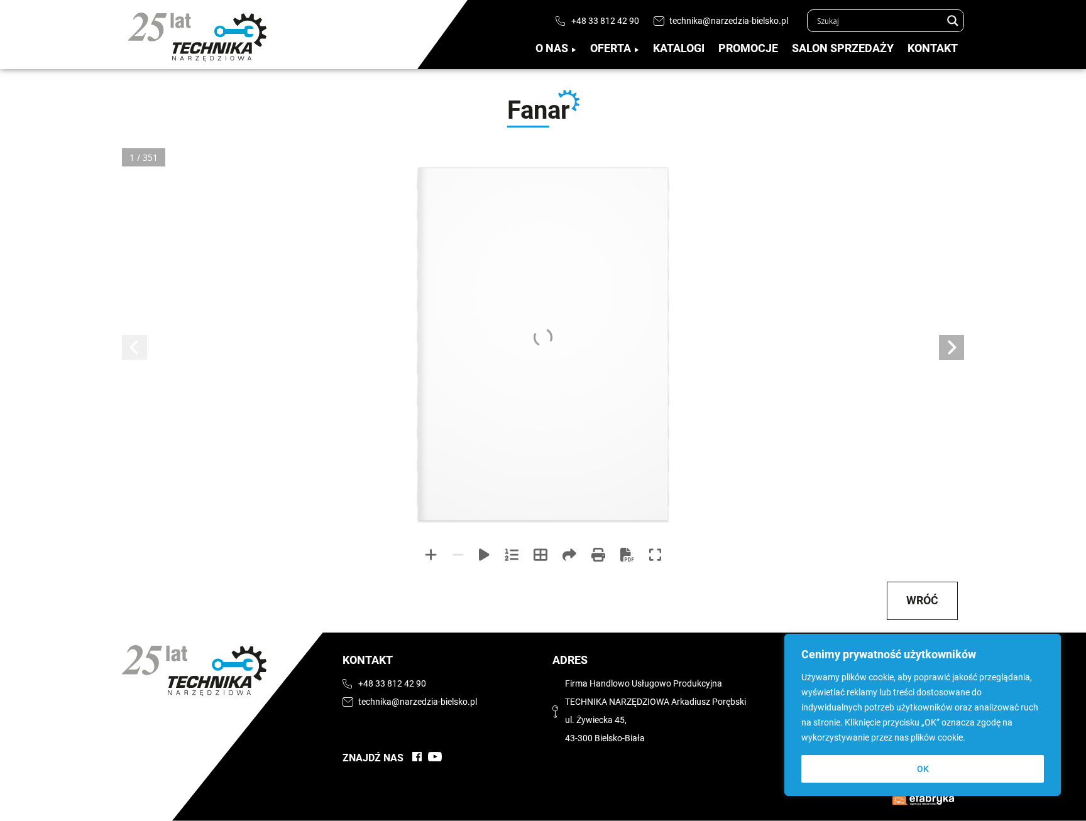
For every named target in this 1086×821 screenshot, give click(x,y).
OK (923, 769)
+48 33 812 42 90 (605, 21)
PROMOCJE (748, 48)
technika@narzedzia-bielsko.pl (728, 21)
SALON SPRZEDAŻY (843, 48)
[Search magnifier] (952, 20)
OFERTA (610, 48)
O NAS (551, 48)
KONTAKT (933, 48)
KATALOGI (679, 48)
